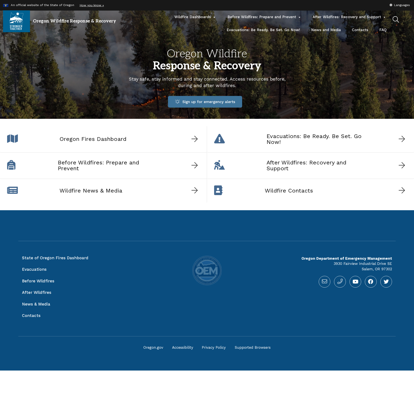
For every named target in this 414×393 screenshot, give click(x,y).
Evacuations (34, 269)
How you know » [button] (92, 5)
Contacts (363, 32)
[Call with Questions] (340, 282)
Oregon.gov (153, 347)
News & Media (36, 304)
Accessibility (182, 347)
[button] (399, 5)
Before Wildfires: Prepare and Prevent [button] (264, 17)
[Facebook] (370, 282)
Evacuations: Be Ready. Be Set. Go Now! (263, 30)
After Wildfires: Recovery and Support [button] (350, 17)
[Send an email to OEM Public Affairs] (324, 282)
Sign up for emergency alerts (207, 102)
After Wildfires (36, 292)
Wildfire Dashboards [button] (195, 17)
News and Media (326, 30)
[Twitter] (386, 282)
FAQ (383, 30)
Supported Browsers (253, 347)
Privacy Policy (214, 347)
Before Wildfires (38, 281)
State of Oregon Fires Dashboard (55, 258)
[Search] (395, 19)
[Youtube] (355, 282)
